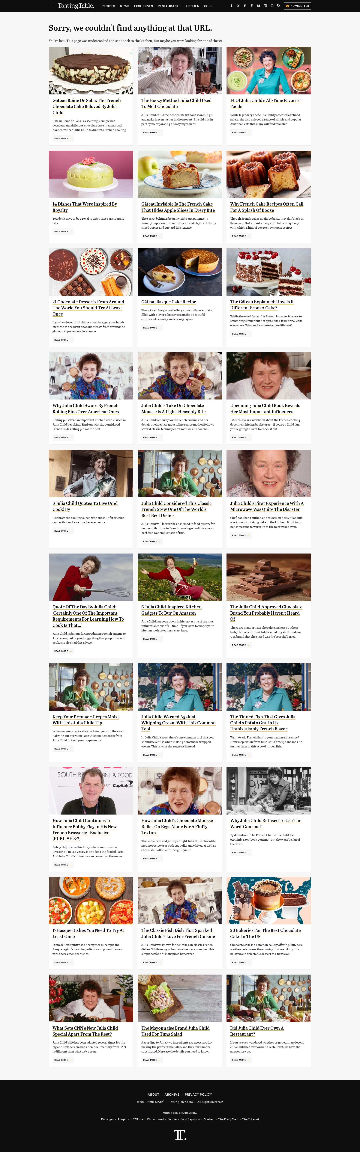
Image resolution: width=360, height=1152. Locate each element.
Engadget (107, 1119)
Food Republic (190, 1119)
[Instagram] (265, 6)
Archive (172, 1094)
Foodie (172, 1119)
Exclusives (143, 6)
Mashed (209, 1119)
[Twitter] (238, 6)
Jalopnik (123, 1119)
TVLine (138, 1119)
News (124, 6)
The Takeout (250, 1119)
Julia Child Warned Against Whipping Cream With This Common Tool (178, 723)
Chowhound (155, 1119)
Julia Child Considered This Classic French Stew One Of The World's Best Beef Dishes (176, 509)
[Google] (272, 6)
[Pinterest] (252, 6)
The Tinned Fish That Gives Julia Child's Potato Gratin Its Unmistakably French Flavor (263, 723)
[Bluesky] (258, 6)
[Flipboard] (245, 6)
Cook (208, 6)
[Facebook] (231, 6)
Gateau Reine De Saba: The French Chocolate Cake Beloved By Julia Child (86, 106)
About (153, 1094)
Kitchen (192, 6)
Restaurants (169, 6)
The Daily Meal (228, 1119)
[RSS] (279, 6)
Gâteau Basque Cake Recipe (168, 301)
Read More (61, 138)
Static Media (155, 1102)
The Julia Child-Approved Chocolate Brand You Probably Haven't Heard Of (266, 613)
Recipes (108, 6)
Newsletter (300, 5)
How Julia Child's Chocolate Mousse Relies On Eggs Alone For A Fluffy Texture (177, 826)
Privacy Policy (198, 1094)
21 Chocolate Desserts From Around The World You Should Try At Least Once (88, 308)
